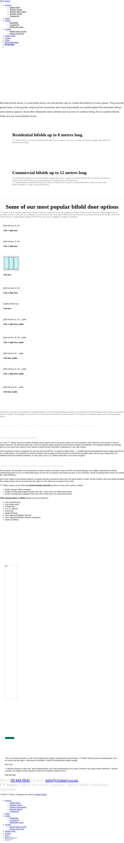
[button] (9, 423)
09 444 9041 (20, 780)
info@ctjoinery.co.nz (61, 780)
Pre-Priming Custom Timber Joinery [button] (18, 438)
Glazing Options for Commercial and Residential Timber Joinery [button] (32, 466)
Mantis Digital (41, 794)
